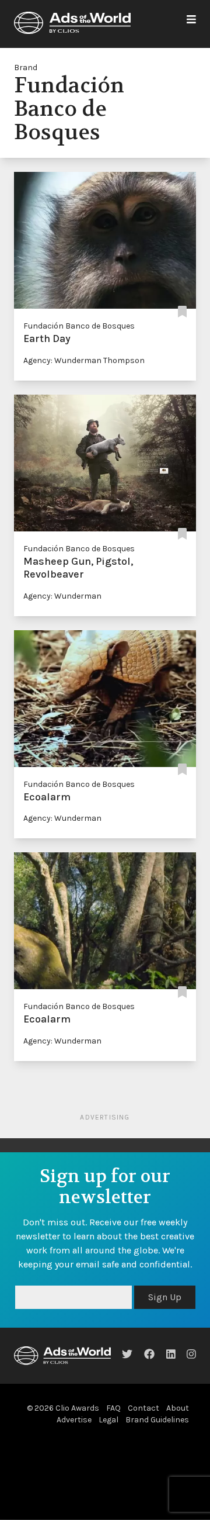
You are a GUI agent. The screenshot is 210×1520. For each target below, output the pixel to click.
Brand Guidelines (157, 1420)
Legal (108, 1420)
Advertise (74, 1420)
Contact (143, 1408)
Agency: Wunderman (62, 596)
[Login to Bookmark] (182, 312)
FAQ (113, 1408)
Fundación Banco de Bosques (79, 326)
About (177, 1408)
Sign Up (164, 1297)
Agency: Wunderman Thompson (84, 360)
